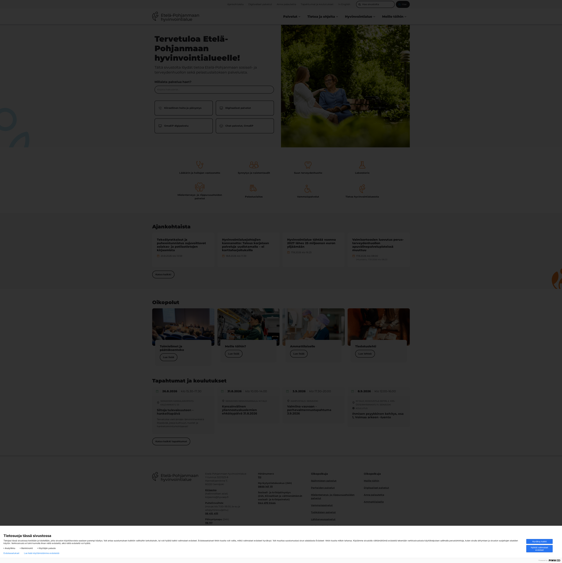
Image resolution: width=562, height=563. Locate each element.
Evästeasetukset (11, 553)
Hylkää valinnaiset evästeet (539, 548)
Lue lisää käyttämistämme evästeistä (41, 553)
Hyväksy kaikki (539, 541)
